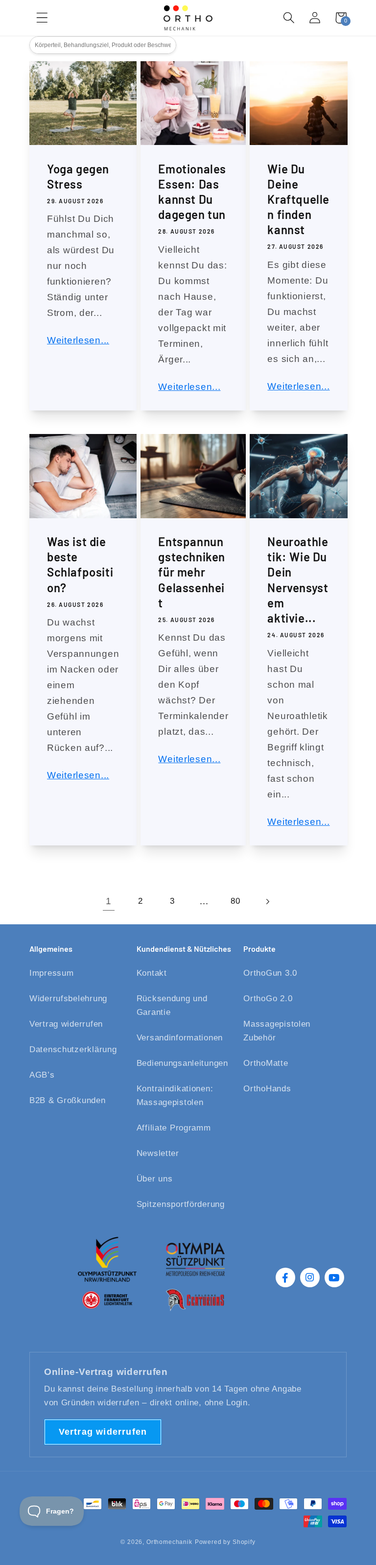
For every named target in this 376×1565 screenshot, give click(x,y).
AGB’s (42, 1075)
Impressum (51, 973)
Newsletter (158, 1153)
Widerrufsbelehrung (68, 998)
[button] (289, 18)
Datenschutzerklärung (73, 1049)
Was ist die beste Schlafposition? (80, 564)
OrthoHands (267, 1088)
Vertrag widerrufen (66, 1024)
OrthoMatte (265, 1063)
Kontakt (152, 973)
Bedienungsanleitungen (182, 1063)
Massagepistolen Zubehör (276, 1030)
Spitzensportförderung (181, 1204)
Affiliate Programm (174, 1127)
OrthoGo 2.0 (267, 998)
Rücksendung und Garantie (172, 1005)
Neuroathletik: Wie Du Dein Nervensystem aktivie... (297, 579)
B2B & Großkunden (67, 1100)
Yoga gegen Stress (78, 176)
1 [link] (109, 901)
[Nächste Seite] (268, 902)
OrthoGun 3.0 (270, 973)
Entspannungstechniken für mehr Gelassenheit (191, 572)
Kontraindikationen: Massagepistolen (175, 1095)
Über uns (155, 1178)
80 (235, 901)
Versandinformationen (180, 1037)
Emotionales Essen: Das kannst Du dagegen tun (192, 192)
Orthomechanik (169, 1542)
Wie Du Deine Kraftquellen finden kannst (298, 199)
